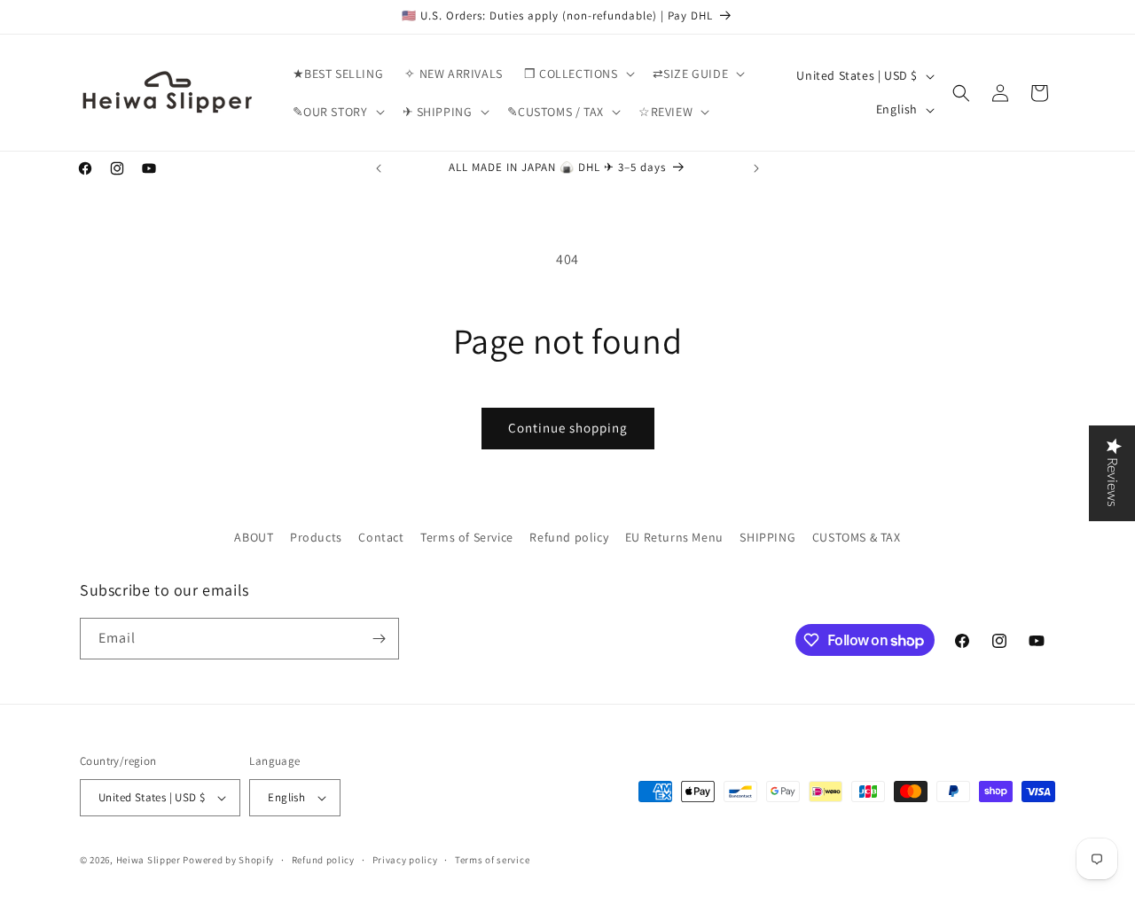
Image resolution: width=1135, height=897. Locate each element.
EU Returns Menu (674, 537)
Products (316, 537)
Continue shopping (568, 427)
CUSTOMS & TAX (856, 537)
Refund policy (568, 537)
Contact (380, 537)
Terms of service (492, 860)
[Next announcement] (756, 168)
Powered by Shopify (228, 860)
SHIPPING (767, 537)
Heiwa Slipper (148, 860)
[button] (577, 73)
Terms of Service (466, 537)
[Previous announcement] (378, 168)
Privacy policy (405, 860)
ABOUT (253, 537)
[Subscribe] (378, 638)
